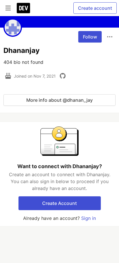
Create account (95, 8)
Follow (90, 37)
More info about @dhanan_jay (59, 100)
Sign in (88, 218)
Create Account (59, 203)
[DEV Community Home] (23, 8)
